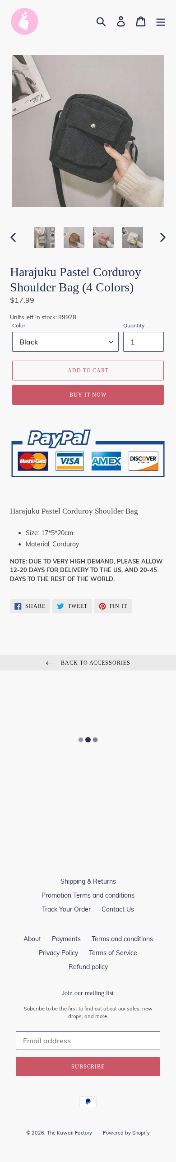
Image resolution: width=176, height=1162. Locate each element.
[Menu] (161, 21)
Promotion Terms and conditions (88, 895)
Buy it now (88, 395)
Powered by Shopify (126, 1133)
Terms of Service (113, 953)
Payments (66, 939)
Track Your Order (66, 909)
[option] (45, 237)
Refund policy (88, 967)
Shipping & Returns (88, 881)
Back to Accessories (94, 663)
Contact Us (118, 909)
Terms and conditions (122, 939)
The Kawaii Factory (69, 1133)
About (32, 939)
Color (18, 325)
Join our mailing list (88, 993)
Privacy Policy (58, 953)
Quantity (133, 325)
